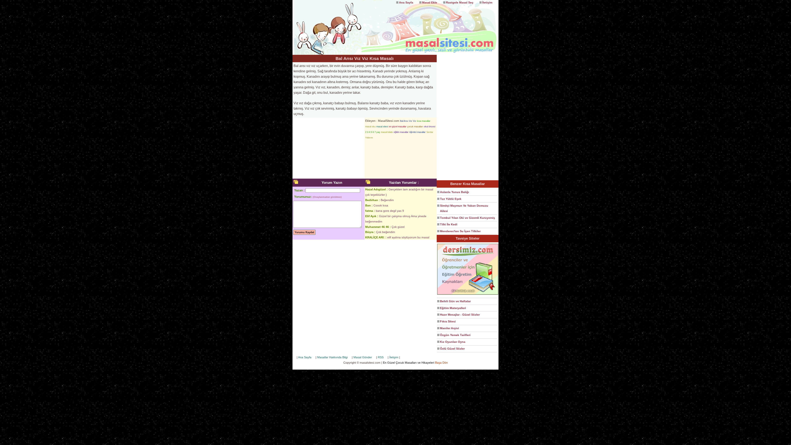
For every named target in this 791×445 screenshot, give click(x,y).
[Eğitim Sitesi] (468, 294)
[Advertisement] (467, 116)
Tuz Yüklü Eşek (450, 198)
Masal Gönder (362, 357)
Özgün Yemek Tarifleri (455, 335)
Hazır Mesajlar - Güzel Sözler (460, 314)
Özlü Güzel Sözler (452, 348)
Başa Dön (441, 362)
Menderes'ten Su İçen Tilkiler (460, 231)
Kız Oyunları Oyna (452, 341)
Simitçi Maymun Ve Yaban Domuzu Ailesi (464, 208)
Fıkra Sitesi (448, 321)
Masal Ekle (429, 2)
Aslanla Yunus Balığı (454, 192)
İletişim (487, 2)
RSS (381, 357)
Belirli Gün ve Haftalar (455, 301)
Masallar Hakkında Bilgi (332, 357)
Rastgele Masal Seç (459, 2)
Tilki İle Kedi (448, 224)
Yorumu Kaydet (304, 232)
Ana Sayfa (406, 2)
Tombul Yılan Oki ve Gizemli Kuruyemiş (467, 217)
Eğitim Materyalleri (453, 308)
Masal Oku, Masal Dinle (334, 23)
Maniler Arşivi (449, 328)
